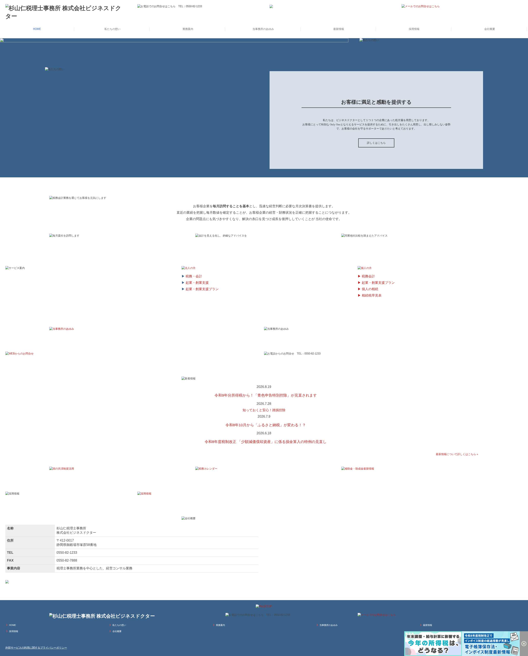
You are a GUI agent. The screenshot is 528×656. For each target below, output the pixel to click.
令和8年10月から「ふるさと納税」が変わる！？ (265, 425)
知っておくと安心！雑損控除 (264, 410)
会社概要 (489, 29)
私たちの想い (112, 29)
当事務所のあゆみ (263, 29)
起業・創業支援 (197, 282)
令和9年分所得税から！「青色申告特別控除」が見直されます (265, 395)
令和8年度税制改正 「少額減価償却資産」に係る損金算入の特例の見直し (265, 442)
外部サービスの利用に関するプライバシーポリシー (36, 647)
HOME (37, 29)
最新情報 (338, 29)
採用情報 (414, 29)
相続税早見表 (372, 295)
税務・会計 (194, 276)
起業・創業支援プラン (202, 289)
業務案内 (188, 29)
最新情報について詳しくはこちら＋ (457, 454)
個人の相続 (370, 289)
